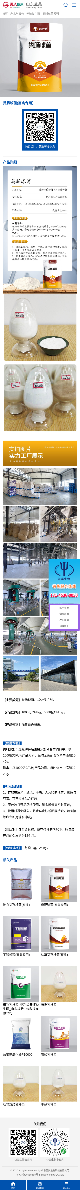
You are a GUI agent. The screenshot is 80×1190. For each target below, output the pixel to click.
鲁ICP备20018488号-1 (28, 1174)
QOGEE (60, 1174)
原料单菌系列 (51, 13)
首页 (5, 13)
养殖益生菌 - (34, 13)
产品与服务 (17, 13)
